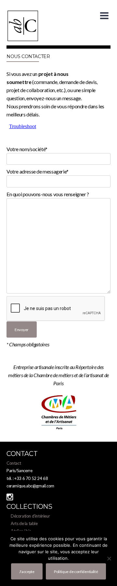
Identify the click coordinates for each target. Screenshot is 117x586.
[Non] (109, 558)
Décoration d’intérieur (30, 516)
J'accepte (26, 571)
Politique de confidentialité (76, 571)
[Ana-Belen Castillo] (22, 40)
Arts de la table (24, 523)
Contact (13, 463)
